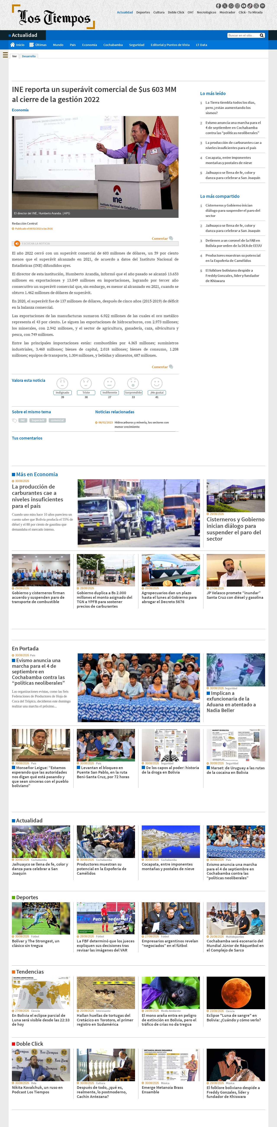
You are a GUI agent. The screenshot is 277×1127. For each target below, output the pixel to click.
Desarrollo (29, 56)
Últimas (41, 45)
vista (12, 655)
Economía (89, 45)
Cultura (158, 12)
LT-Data (201, 45)
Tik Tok (250, 5)
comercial (57, 420)
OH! (190, 12)
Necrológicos (206, 12)
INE (23, 420)
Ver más (14, 481)
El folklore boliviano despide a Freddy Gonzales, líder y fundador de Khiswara (232, 275)
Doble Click (176, 12)
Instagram (237, 5)
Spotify (262, 5)
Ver (15, 56)
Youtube (243, 5)
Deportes (143, 12)
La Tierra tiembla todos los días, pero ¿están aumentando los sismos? (230, 107)
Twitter (224, 5)
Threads (256, 5)
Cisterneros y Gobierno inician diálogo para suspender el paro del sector (233, 210)
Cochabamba (113, 45)
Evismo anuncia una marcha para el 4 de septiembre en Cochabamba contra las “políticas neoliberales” (233, 127)
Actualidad (125, 12)
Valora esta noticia (28, 380)
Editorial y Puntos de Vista (170, 45)
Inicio (20, 45)
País (73, 45)
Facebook (218, 5)
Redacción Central (24, 223)
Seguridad (136, 45)
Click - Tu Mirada (251, 12)
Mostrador (227, 12)
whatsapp (231, 5)
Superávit (38, 420)
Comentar (160, 238)
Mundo (58, 45)
